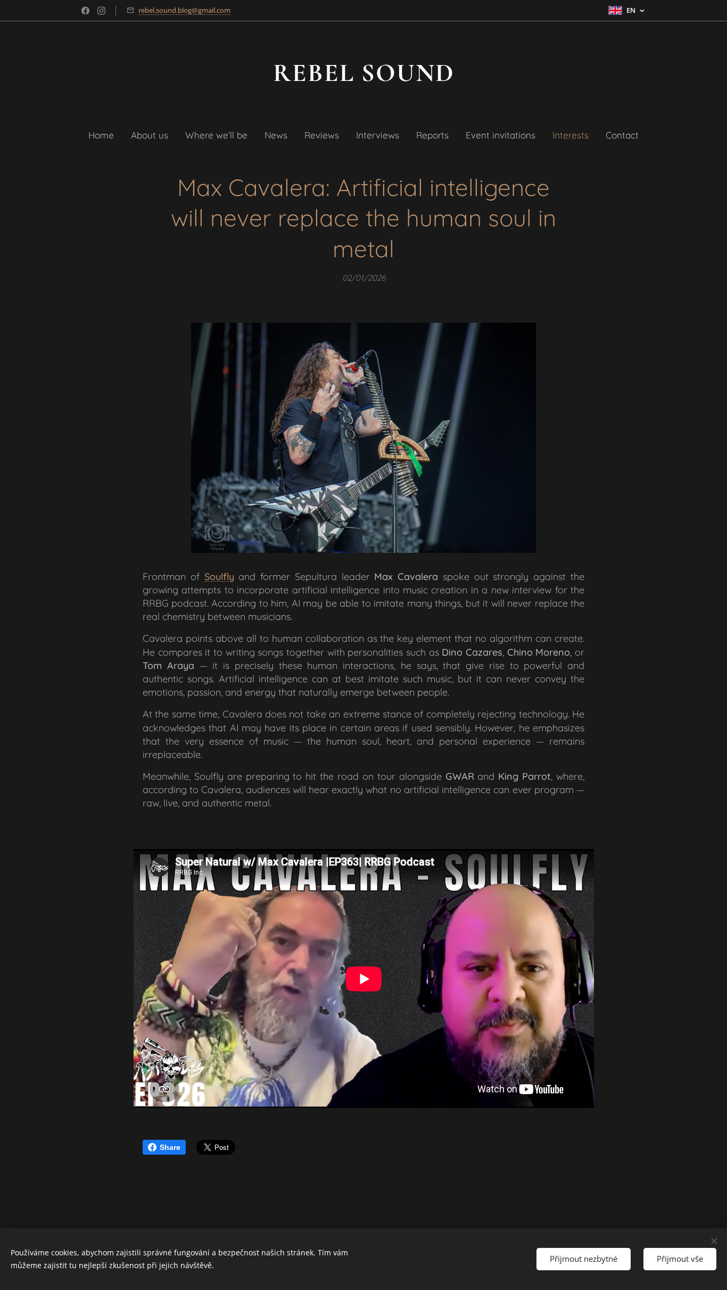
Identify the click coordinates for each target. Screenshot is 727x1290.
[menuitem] (105, 135)
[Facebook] (85, 11)
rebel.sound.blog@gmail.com (184, 10)
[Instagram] (101, 11)
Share (170, 1147)
